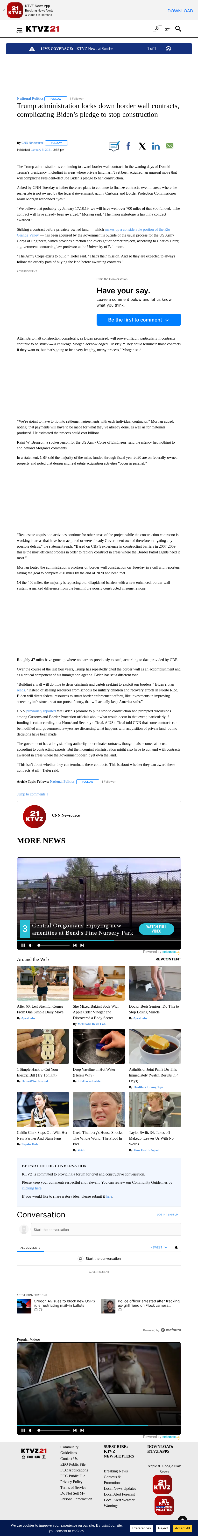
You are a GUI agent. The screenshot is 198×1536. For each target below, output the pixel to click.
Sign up (173, 1214)
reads (21, 690)
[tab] (30, 1248)
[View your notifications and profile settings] (176, 1247)
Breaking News (116, 1471)
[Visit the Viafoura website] (171, 1330)
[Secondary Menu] (23, 29)
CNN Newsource (32, 142)
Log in (161, 1214)
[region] (99, 1272)
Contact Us (69, 1459)
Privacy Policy (71, 1482)
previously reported (41, 711)
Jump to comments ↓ (32, 794)
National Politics (62, 781)
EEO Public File (72, 1464)
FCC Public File (72, 1476)
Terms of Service (73, 1487)
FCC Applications (74, 1470)
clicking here (32, 1188)
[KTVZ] (46, 29)
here (109, 1196)
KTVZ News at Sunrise (95, 48)
